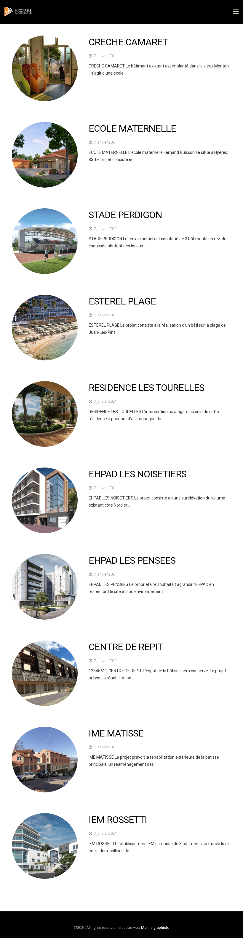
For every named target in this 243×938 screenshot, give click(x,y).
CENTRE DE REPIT (126, 646)
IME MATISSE (116, 733)
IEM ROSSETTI (118, 819)
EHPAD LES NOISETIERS (137, 474)
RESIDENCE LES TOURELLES (146, 387)
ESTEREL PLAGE (122, 301)
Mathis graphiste (155, 927)
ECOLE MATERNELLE (132, 128)
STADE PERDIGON (125, 214)
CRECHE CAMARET (128, 42)
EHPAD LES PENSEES (132, 560)
